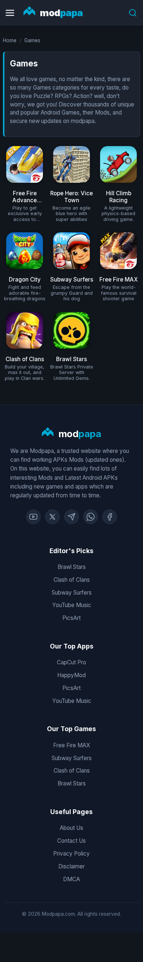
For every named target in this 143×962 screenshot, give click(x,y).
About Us (71, 827)
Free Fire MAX (118, 279)
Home (9, 40)
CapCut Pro (71, 662)
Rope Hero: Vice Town (71, 196)
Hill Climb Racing (118, 196)
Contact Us (71, 840)
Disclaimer (71, 866)
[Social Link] (33, 516)
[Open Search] (132, 13)
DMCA (71, 879)
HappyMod (71, 675)
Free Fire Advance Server (24, 200)
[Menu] (10, 13)
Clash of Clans (25, 359)
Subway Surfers (71, 279)
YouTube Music (71, 605)
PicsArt (71, 617)
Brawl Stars (71, 359)
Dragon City (25, 279)
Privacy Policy (71, 853)
